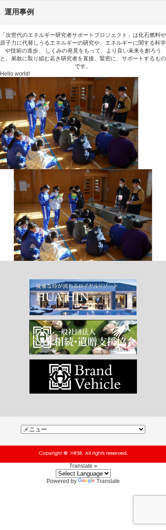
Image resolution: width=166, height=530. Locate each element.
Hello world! (15, 74)
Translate (108, 481)
